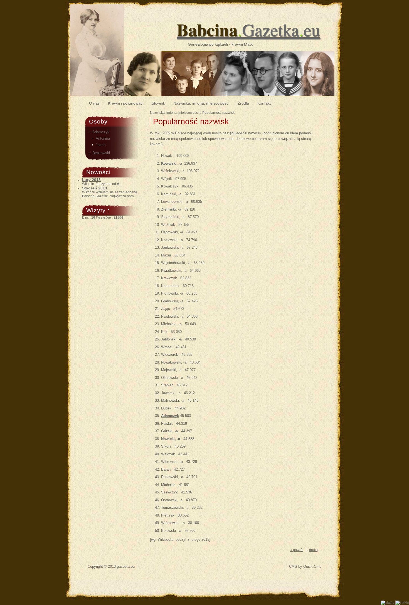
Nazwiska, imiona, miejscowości (201, 103)
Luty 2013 (91, 179)
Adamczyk (101, 132)
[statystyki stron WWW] (388, 602)
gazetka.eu (126, 566)
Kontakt (264, 103)
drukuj (314, 550)
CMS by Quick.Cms (305, 566)
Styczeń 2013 (94, 188)
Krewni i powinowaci (125, 103)
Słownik (158, 103)
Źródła (243, 103)
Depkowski (101, 153)
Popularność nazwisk (218, 113)
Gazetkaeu (248, 29)
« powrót (296, 550)
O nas (94, 103)
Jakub (100, 145)
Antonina (103, 138)
